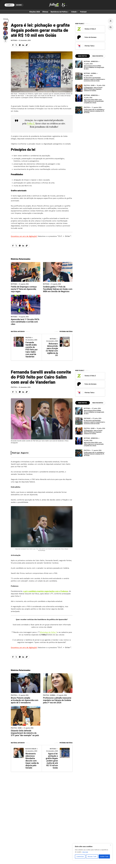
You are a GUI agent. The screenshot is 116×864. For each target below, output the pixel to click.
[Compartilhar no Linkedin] (23, 45)
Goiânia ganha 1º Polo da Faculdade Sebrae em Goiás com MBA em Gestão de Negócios (57, 289)
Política (28, 338)
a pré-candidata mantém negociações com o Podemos (45, 591)
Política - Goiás (89, 85)
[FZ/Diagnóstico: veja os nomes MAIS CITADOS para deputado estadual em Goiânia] (78, 431)
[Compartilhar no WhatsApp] (19, 45)
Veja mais (85, 852)
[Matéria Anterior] (19, 342)
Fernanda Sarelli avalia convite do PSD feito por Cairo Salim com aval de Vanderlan (31, 349)
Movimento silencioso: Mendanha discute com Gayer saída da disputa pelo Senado (32, 760)
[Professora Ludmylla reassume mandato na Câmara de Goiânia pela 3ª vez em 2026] (57, 683)
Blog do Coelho (30, 749)
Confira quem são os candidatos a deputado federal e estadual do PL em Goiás (94, 111)
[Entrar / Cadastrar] (110, 21)
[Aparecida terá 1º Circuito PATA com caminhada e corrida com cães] (25, 304)
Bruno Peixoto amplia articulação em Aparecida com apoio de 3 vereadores (24, 700)
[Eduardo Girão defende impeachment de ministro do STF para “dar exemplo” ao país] (25, 716)
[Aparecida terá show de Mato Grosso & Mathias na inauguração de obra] (78, 64)
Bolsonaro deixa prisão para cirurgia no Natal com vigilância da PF (52, 349)
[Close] (110, 845)
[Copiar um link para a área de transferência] (26, 45)
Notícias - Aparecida (91, 61)
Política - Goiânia (49, 695)
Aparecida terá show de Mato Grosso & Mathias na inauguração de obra (94, 67)
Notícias (14, 40)
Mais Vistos (82, 56)
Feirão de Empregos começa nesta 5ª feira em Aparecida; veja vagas (24, 289)
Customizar (80, 856)
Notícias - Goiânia (90, 73)
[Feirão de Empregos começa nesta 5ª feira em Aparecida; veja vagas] (25, 272)
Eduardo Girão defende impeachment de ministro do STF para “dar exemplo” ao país (25, 733)
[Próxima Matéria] (65, 342)
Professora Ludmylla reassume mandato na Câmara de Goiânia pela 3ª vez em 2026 (57, 700)
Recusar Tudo (92, 856)
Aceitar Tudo (104, 856)
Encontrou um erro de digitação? (24, 236)
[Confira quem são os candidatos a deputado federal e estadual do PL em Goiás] (78, 110)
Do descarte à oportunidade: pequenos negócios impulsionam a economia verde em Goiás (94, 79)
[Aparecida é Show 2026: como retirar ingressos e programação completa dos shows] (78, 441)
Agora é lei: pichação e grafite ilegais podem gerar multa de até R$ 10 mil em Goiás (52, 760)
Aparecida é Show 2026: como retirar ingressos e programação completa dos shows (94, 101)
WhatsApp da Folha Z (48, 632)
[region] (92, 851)
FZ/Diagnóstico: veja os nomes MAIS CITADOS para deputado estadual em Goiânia (93, 89)
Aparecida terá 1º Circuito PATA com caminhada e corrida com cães (25, 322)
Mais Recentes (97, 56)
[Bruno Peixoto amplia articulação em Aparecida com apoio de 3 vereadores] (25, 683)
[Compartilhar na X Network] (16, 45)
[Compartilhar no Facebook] (13, 45)
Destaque (87, 418)
